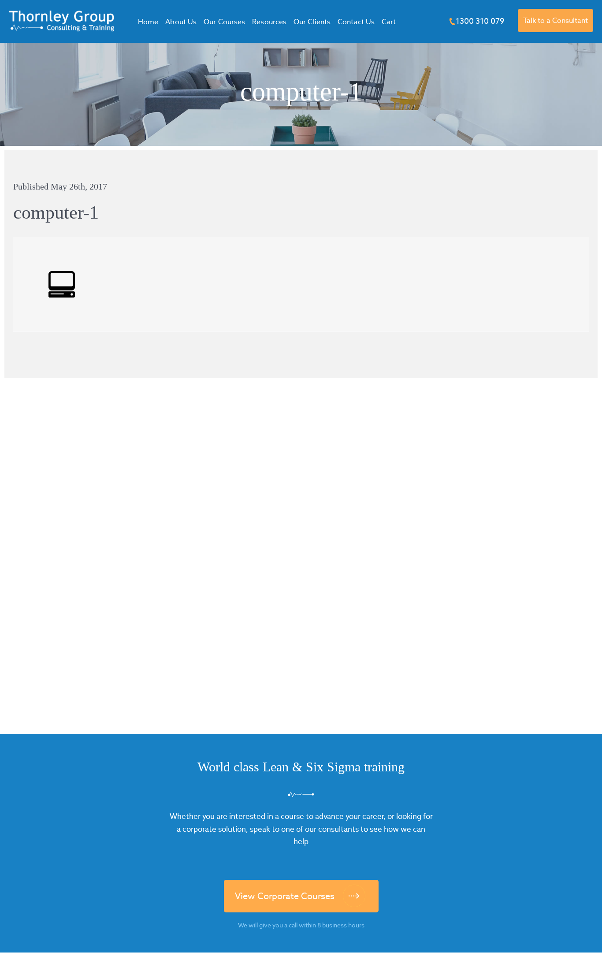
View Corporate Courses (284, 896)
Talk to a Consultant (555, 20)
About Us (181, 21)
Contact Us (356, 21)
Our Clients (312, 21)
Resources (269, 21)
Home (148, 21)
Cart (389, 21)
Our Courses (224, 21)
